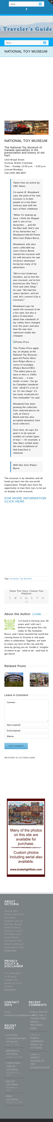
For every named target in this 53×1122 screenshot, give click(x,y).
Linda (36, 614)
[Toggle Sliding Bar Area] (50, 2)
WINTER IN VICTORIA (12, 1052)
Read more (10, 950)
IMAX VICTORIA (12, 1098)
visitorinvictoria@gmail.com (19, 1015)
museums (14, 579)
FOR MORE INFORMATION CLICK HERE (25, 499)
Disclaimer (10, 989)
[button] (6, 679)
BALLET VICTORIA (12, 1083)
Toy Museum (26, 579)
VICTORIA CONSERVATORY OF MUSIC (14, 1038)
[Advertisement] (26, 84)
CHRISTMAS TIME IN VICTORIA (13, 1066)
